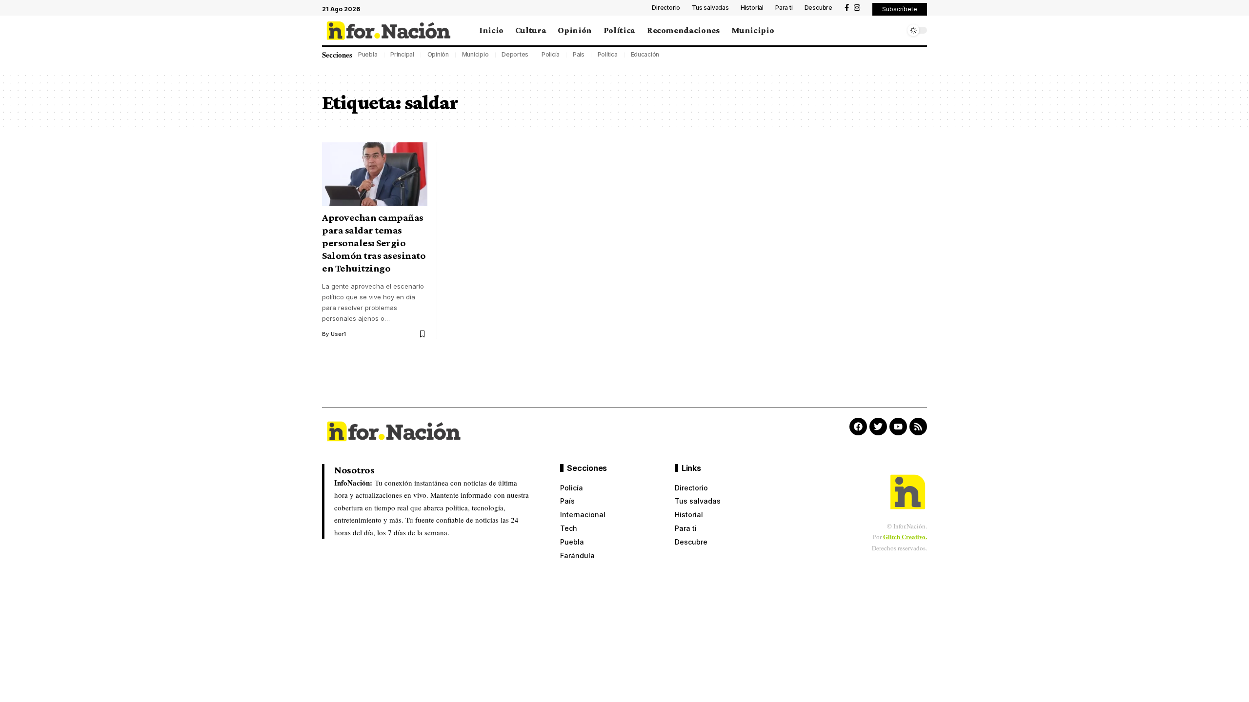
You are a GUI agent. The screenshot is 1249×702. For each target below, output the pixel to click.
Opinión (438, 54)
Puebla (368, 54)
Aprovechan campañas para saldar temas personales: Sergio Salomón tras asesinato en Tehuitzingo (373, 243)
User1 (338, 334)
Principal (402, 54)
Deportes (515, 54)
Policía (551, 54)
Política (608, 54)
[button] (899, 9)
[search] (895, 30)
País (578, 54)
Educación (645, 54)
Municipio (475, 54)
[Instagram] (857, 7)
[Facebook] (846, 7)
